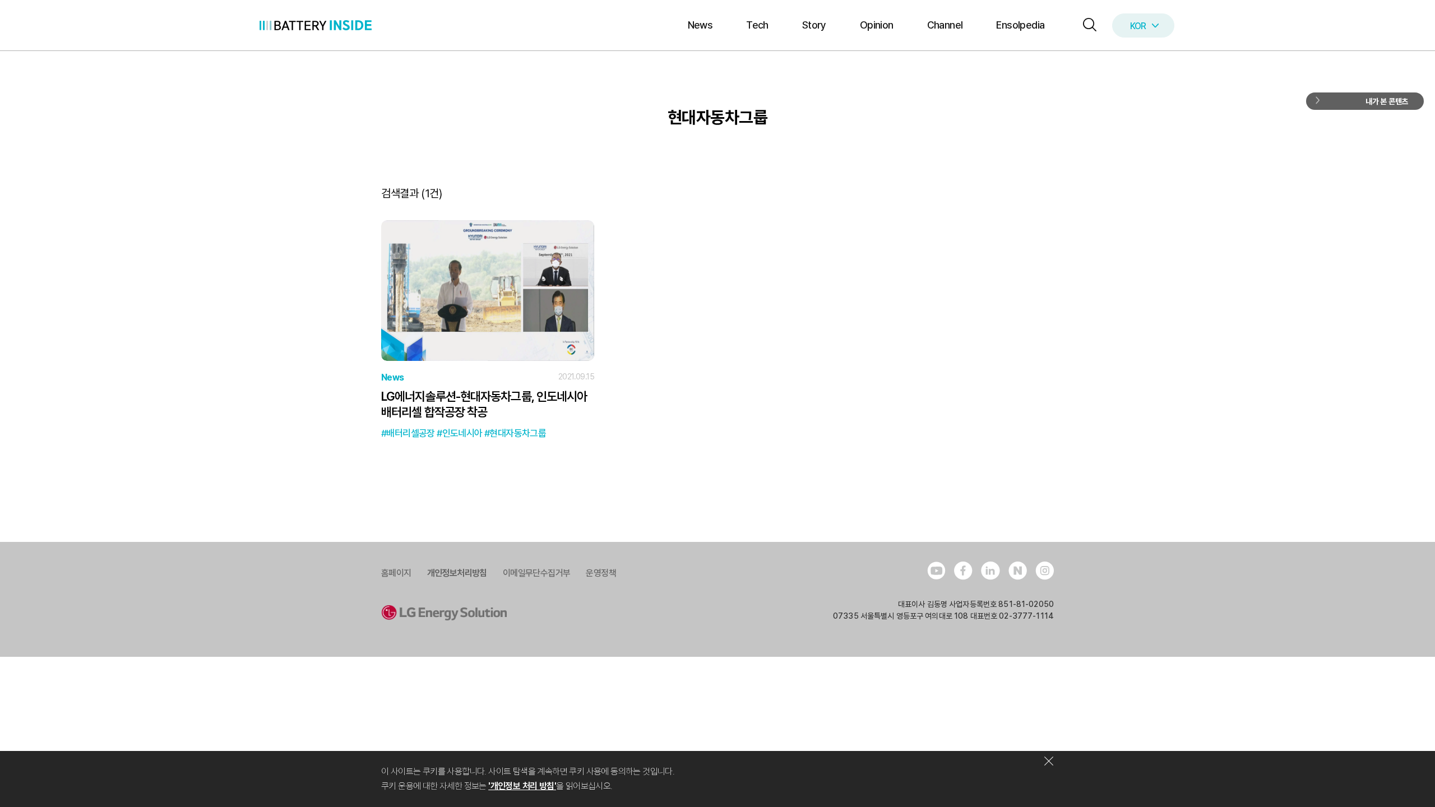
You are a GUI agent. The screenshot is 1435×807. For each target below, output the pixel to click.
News (700, 25)
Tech (757, 25)
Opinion (877, 25)
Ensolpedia (1020, 25)
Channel (945, 25)
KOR (1138, 26)
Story (814, 25)
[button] (1087, 25)
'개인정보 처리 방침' (522, 786)
